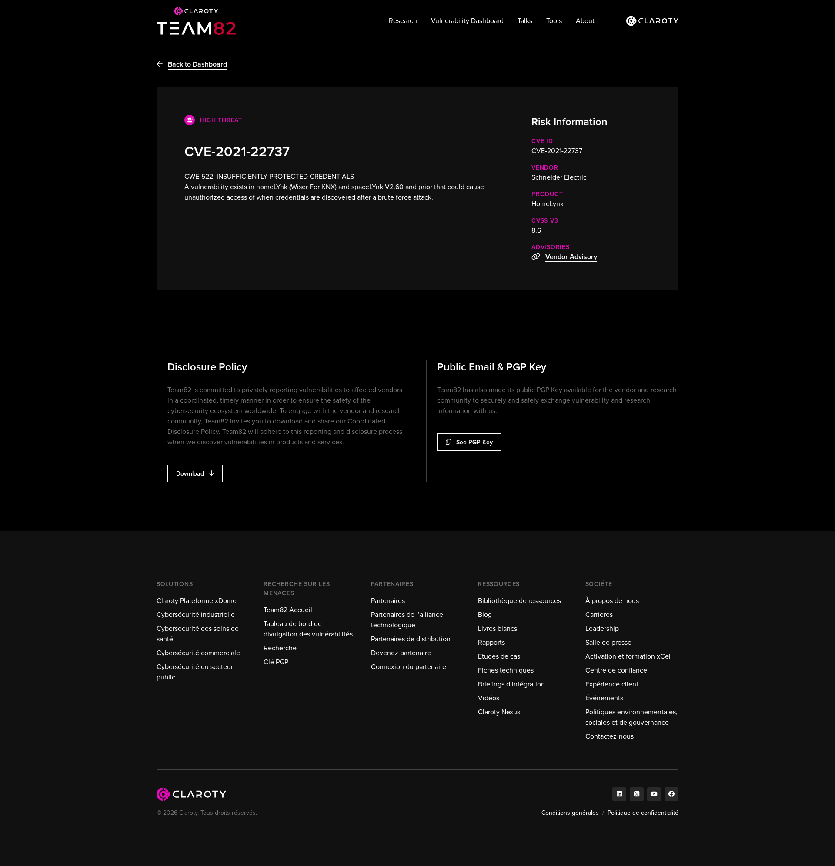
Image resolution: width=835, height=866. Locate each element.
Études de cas (499, 656)
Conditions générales (570, 812)
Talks (525, 21)
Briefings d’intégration (511, 684)
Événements (604, 698)
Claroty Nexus (499, 712)
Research (403, 21)
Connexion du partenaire (408, 667)
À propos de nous (612, 601)
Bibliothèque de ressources (519, 601)
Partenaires (388, 601)
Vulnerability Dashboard (467, 21)
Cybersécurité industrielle (196, 615)
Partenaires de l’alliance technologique (407, 620)
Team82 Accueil (288, 610)
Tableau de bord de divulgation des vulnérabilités (308, 629)
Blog (485, 615)
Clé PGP (276, 662)
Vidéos (488, 698)
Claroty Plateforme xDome (197, 601)
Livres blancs (497, 628)
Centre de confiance (616, 670)
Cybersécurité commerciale (198, 653)
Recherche (280, 648)
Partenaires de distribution (411, 639)
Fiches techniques (506, 670)
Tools (554, 21)
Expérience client (611, 684)
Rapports (491, 642)
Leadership (602, 628)
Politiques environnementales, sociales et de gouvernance (631, 717)
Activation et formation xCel (628, 656)
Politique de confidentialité (643, 812)
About (585, 21)
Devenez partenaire (401, 653)
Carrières (599, 615)
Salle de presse (608, 642)
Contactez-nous (609, 736)
